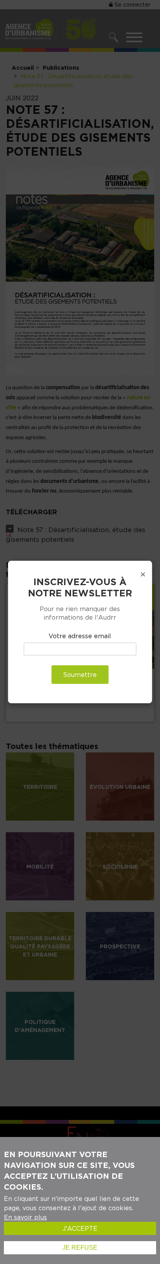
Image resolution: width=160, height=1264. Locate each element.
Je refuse (80, 1247)
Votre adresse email (80, 635)
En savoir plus (25, 1217)
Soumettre (80, 674)
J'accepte (80, 1228)
